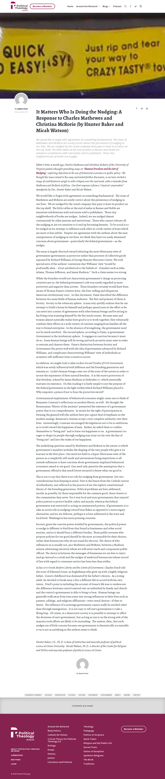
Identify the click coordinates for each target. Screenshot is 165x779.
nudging (127, 695)
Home (70, 6)
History (51, 753)
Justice (51, 758)
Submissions (17, 755)
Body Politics (54, 730)
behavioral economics (33, 695)
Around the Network (87, 6)
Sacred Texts (90, 747)
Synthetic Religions (94, 755)
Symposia (136, 695)
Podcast (117, 6)
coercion (48, 695)
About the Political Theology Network (25, 750)
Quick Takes (90, 739)
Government (93, 695)
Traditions (89, 763)
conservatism (60, 695)
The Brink (88, 759)
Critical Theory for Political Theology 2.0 (62, 740)
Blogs (106, 6)
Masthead (15, 759)
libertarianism (106, 695)
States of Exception (94, 751)
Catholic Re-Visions (57, 734)
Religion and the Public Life (98, 743)
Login (13, 764)
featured (71, 695)
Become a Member (42, 6)
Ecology (52, 745)
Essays (51, 749)
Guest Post (22, 109)
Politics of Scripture (94, 734)
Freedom (82, 695)
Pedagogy (89, 730)
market (118, 695)
